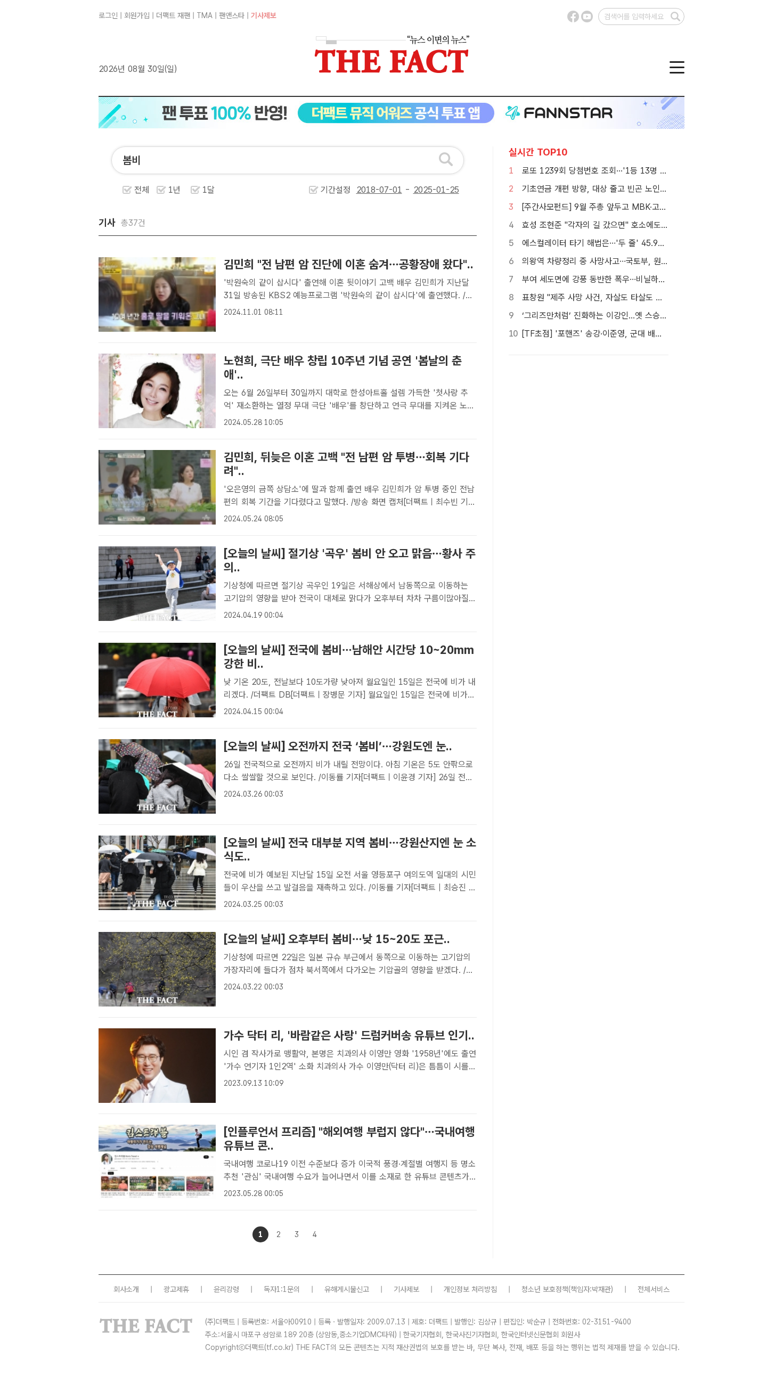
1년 (174, 190)
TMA (205, 15)
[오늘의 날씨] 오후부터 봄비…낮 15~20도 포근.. (337, 939)
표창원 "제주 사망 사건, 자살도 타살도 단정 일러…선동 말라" (626, 297)
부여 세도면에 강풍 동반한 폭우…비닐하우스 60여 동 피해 (621, 279)
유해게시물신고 (346, 1289)
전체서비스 (654, 1289)
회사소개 (126, 1289)
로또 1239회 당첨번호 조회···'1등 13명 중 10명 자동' (614, 171)
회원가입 (137, 15)
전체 (141, 190)
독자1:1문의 (282, 1289)
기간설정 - (367, 190)
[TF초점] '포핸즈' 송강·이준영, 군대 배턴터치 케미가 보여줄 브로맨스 (641, 334)
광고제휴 (176, 1289)
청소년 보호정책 (544, 1289)
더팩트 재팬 (173, 15)
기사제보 (263, 15)
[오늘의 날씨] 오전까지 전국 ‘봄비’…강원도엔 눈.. (338, 746)
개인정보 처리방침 (470, 1289)
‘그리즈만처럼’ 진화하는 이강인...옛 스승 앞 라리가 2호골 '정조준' (635, 315)
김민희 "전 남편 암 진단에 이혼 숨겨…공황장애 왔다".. (349, 264)
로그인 (108, 15)
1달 (208, 190)
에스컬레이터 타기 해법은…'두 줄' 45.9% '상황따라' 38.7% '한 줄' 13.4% (652, 243)
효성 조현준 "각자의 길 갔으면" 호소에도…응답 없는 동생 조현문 (632, 225)
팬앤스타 (231, 15)
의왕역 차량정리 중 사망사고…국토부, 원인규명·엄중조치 (618, 261)
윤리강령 (226, 1289)
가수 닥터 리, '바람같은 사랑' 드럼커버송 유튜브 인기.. (349, 1035)
